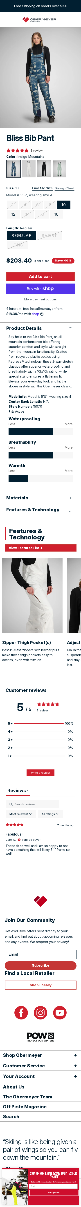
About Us (14, 1087)
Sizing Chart (64, 188)
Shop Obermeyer (22, 1055)
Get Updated (53, 1193)
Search (11, 1116)
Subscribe (40, 965)
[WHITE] (29, 168)
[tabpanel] (40, 834)
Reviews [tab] (17, 790)
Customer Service (24, 1065)
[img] (31, 431)
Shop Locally (41, 985)
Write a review (40, 772)
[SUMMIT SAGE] (59, 168)
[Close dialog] (76, 1171)
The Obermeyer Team (28, 1097)
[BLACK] (44, 168)
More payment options (40, 299)
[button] (40, 328)
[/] (39, 20)
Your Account (19, 1076)
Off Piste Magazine (25, 1106)
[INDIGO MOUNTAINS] (13, 168)
